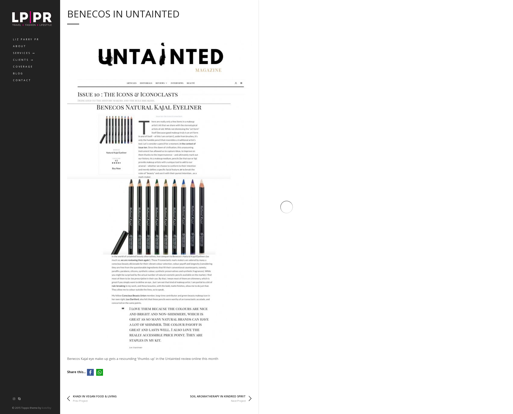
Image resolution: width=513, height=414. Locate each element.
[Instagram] (14, 399)
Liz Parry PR (26, 39)
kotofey (46, 408)
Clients (21, 60)
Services (21, 53)
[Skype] (19, 399)
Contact (22, 80)
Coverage (23, 66)
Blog (18, 73)
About (19, 46)
